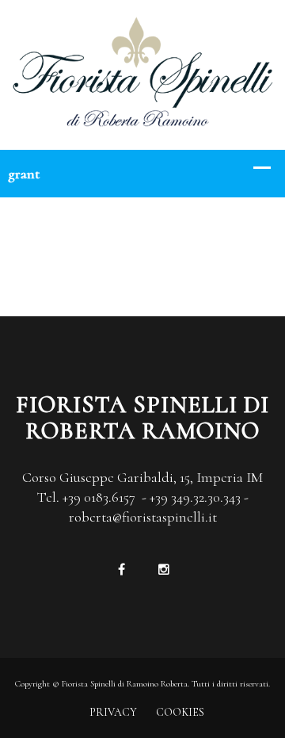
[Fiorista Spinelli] (142, 73)
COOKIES (180, 712)
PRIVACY (113, 712)
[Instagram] (163, 569)
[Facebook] (121, 569)
